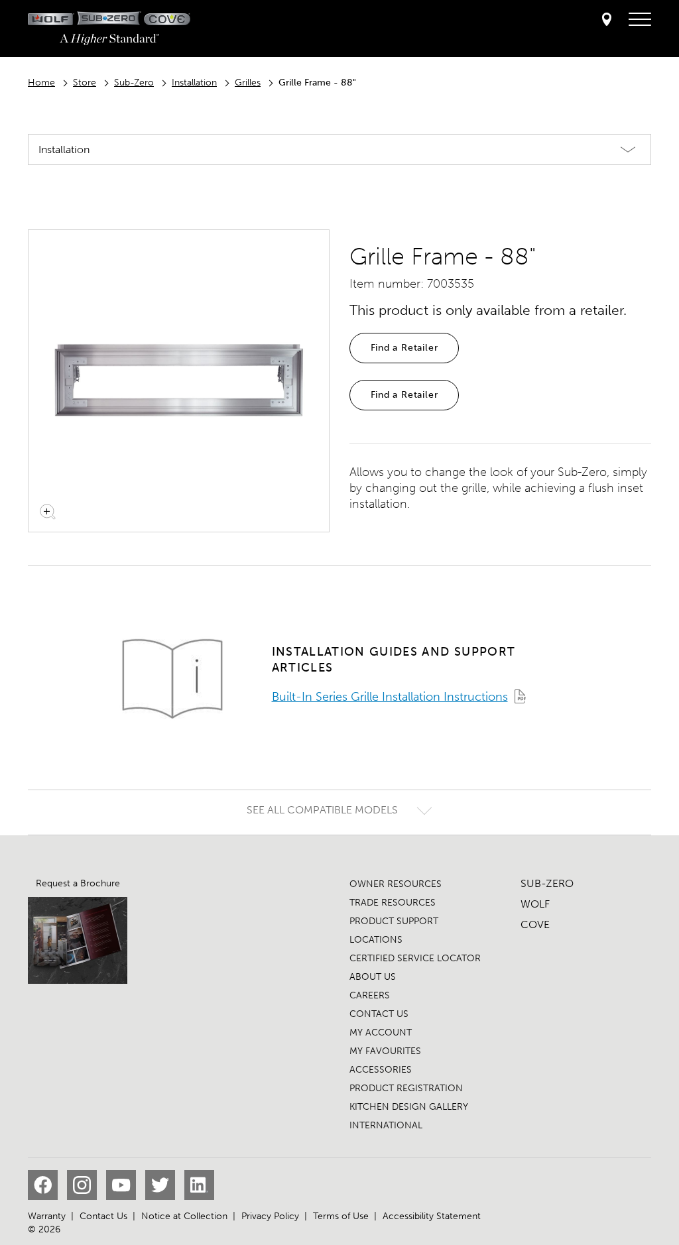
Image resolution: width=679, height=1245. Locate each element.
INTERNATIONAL (385, 1125)
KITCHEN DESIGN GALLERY (408, 1106)
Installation (194, 82)
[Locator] (606, 20)
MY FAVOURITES (385, 1051)
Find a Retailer (404, 347)
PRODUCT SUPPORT (393, 921)
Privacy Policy (270, 1216)
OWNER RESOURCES (395, 884)
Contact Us (103, 1216)
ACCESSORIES (380, 1069)
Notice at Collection (184, 1216)
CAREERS (369, 995)
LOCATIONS (375, 939)
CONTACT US (378, 1014)
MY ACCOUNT (380, 1032)
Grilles (248, 82)
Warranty (47, 1216)
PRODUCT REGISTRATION (406, 1088)
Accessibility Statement (432, 1216)
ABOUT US (372, 976)
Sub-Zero (134, 82)
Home (41, 82)
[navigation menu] (640, 20)
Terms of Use (341, 1216)
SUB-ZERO (547, 883)
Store (84, 82)
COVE (535, 924)
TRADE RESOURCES (392, 902)
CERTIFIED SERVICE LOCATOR (415, 958)
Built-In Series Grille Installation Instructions (390, 696)
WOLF (535, 904)
